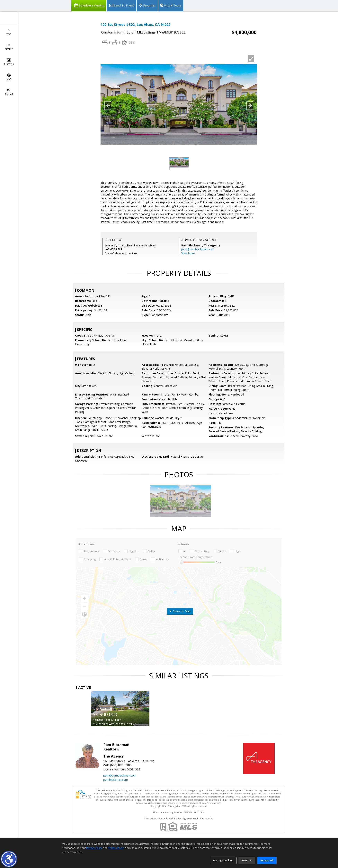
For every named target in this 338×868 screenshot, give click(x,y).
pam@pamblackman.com (197, 249)
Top (8, 34)
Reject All (247, 860)
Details (8, 49)
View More (188, 253)
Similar (9, 94)
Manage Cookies (223, 860)
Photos (9, 64)
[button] (8, 859)
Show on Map (181, 611)
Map (8, 79)
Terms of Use (116, 848)
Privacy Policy (94, 848)
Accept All (266, 860)
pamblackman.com (115, 779)
